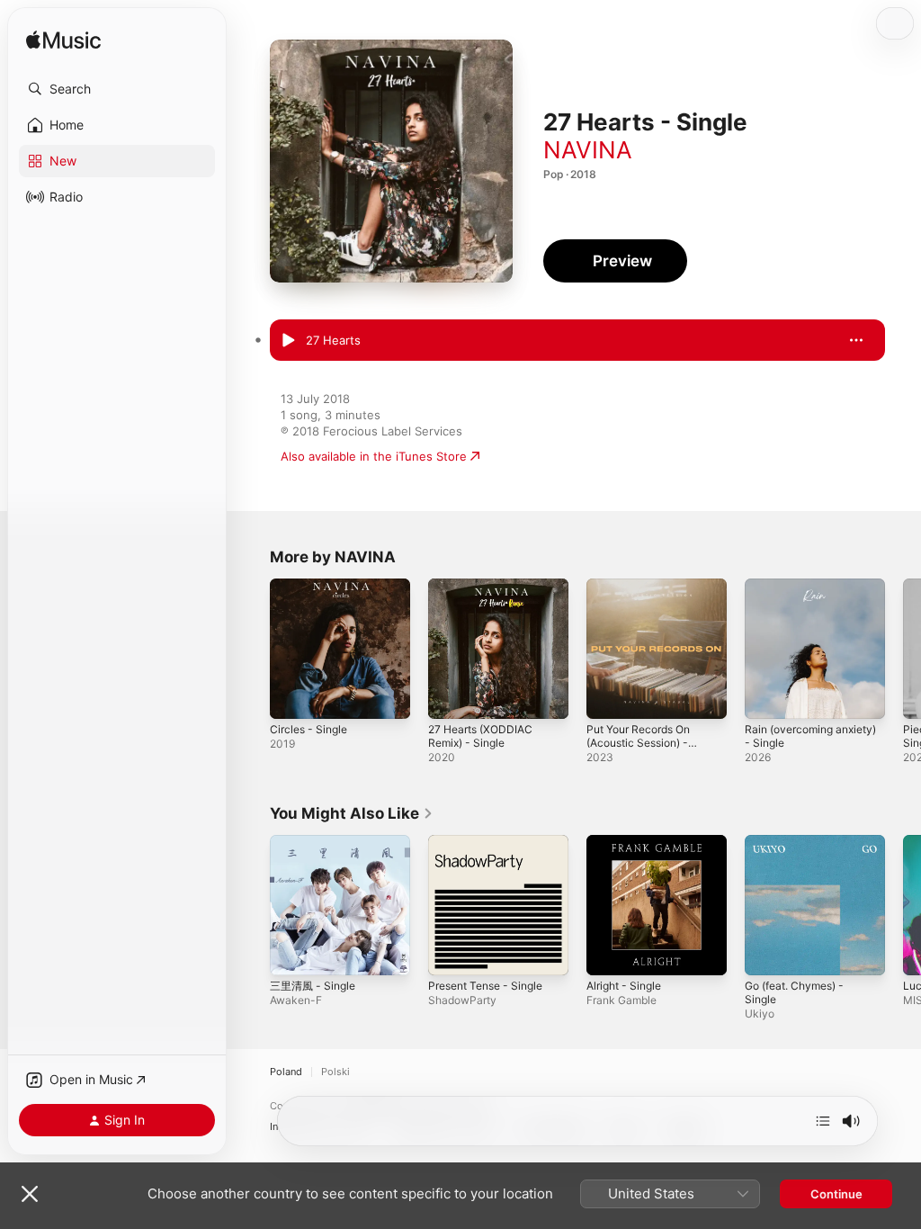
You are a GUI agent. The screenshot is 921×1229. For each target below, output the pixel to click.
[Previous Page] (251, 648)
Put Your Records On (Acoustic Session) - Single (638, 742)
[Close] (30, 1194)
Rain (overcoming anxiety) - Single (810, 735)
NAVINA (587, 150)
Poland (286, 1072)
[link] (352, 813)
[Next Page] (903, 648)
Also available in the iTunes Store (374, 456)
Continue (836, 1194)
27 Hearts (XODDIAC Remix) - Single (480, 735)
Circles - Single (308, 729)
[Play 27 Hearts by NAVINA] (288, 341)
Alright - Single (623, 985)
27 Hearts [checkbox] (333, 340)
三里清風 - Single (312, 985)
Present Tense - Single (485, 985)
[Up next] (823, 1121)
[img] (63, 41)
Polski (335, 1072)
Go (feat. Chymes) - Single (794, 992)
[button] (117, 89)
